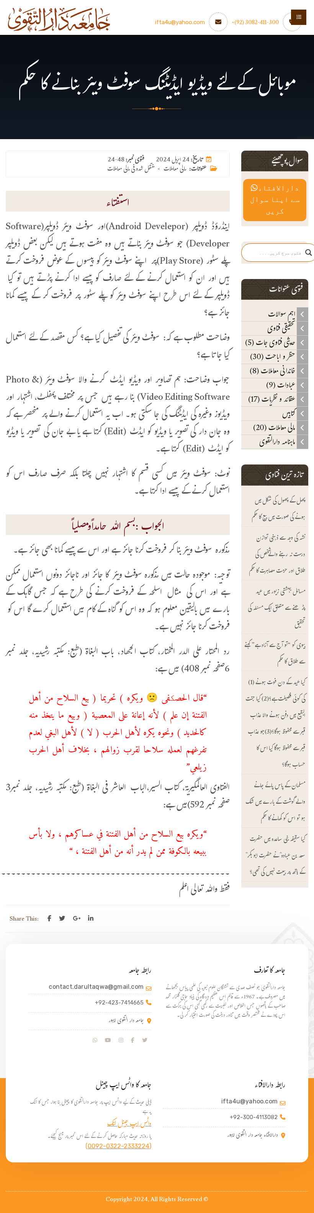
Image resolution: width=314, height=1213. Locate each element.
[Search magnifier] (308, 252)
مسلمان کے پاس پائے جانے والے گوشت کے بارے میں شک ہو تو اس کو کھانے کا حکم (275, 802)
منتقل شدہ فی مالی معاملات (130, 169)
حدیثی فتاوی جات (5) (271, 343)
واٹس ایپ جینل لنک (129, 1124)
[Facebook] (49, 918)
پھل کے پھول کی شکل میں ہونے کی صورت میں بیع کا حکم (278, 509)
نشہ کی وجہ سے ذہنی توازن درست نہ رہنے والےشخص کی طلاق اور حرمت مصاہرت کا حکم (277, 555)
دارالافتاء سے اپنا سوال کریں (275, 200)
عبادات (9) (281, 385)
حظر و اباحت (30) (273, 357)
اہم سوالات (282, 314)
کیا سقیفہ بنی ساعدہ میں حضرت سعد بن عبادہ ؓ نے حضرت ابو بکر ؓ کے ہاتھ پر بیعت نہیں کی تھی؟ (275, 856)
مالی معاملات (175, 169)
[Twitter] (62, 918)
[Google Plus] (76, 918)
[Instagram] (121, 1040)
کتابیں (289, 413)
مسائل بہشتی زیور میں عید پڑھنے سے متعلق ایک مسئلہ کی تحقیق (276, 609)
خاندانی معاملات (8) (273, 371)
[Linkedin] (90, 918)
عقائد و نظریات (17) (272, 399)
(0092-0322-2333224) (118, 1146)
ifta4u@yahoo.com (180, 22)
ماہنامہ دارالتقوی (278, 442)
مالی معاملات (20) (275, 428)
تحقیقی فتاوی (282, 328)
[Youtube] (108, 1040)
